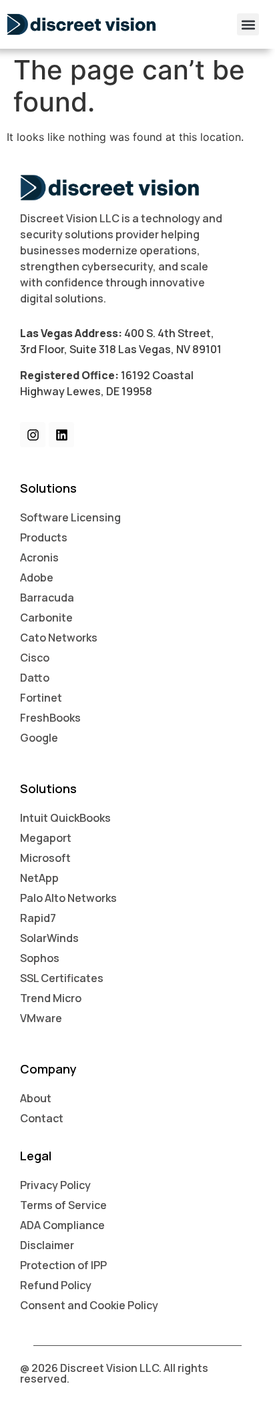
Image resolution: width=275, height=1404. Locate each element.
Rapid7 (38, 918)
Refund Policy (55, 1285)
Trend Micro (50, 998)
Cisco (34, 657)
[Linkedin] (61, 434)
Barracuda (47, 597)
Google (39, 737)
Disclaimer (47, 1245)
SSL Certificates (61, 978)
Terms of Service (63, 1205)
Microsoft (45, 858)
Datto (34, 677)
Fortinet (41, 697)
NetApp (39, 878)
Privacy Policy (55, 1185)
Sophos (39, 958)
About (35, 1098)
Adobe (36, 577)
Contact (41, 1118)
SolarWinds (49, 938)
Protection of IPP (63, 1265)
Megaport (45, 838)
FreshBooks (50, 717)
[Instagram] (32, 434)
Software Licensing (70, 517)
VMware (41, 1018)
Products (43, 537)
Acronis (39, 557)
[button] (248, 24)
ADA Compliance (62, 1225)
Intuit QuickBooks (65, 817)
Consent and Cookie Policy (89, 1305)
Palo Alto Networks (68, 898)
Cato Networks (58, 637)
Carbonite (46, 617)
